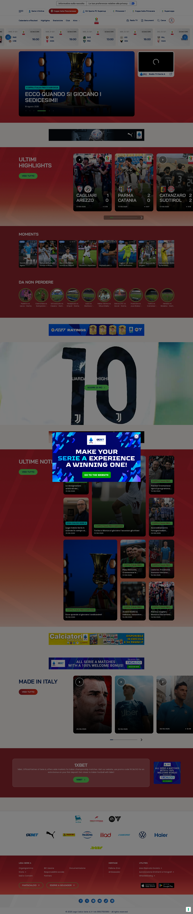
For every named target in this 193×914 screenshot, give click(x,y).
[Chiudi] (136, 436)
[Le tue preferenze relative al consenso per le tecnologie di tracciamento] (188, 909)
